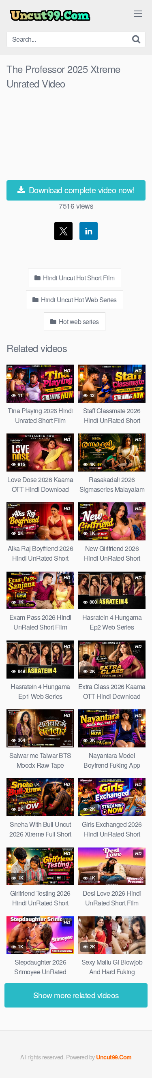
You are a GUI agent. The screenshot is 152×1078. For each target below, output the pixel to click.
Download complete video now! (80, 190)
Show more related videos (76, 994)
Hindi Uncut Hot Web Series (78, 299)
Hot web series (78, 321)
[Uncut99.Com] (50, 15)
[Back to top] (137, 1060)
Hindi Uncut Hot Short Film (78, 277)
